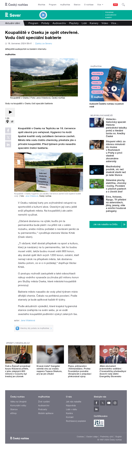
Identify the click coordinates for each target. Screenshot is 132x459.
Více (114, 23)
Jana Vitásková (43, 98)
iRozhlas (41, 5)
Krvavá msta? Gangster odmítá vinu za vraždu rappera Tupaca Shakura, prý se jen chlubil (49, 370)
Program (52, 5)
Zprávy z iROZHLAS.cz (18, 343)
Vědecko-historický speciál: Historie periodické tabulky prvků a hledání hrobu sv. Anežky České (116, 128)
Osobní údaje (92, 437)
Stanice (77, 5)
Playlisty (74, 23)
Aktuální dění (12, 23)
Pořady (45, 23)
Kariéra (69, 413)
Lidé (84, 23)
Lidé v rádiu (71, 409)
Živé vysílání (97, 92)
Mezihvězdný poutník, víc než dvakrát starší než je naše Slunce (116, 170)
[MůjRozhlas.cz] (10, 55)
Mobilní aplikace (45, 413)
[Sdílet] (12, 122)
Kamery (108, 17)
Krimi (94, 78)
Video (105, 23)
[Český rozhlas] (16, 4)
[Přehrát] (10, 112)
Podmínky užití (106, 437)
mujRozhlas (65, 5)
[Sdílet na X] (8, 137)
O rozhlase (89, 5)
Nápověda (71, 405)
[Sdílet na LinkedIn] (8, 144)
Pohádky (96, 83)
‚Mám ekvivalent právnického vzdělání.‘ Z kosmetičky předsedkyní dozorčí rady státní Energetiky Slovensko (113, 371)
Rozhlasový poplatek (76, 421)
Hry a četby (96, 73)
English (119, 437)
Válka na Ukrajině (18, 401)
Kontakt (69, 417)
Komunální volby (18, 405)
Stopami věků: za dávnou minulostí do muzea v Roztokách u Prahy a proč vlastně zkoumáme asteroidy (115, 151)
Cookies (80, 437)
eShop (13, 413)
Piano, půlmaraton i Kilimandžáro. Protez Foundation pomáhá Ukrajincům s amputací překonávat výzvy (79, 371)
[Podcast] (7, 122)
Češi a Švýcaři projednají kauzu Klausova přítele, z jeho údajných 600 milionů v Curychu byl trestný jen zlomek (17, 371)
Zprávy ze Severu (43, 43)
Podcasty (42, 409)
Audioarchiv (110, 15)
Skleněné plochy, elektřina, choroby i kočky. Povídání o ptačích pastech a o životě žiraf (116, 186)
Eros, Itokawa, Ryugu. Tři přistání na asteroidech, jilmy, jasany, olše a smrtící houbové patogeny (116, 203)
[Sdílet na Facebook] (8, 130)
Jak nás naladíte (73, 401)
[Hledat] (123, 4)
